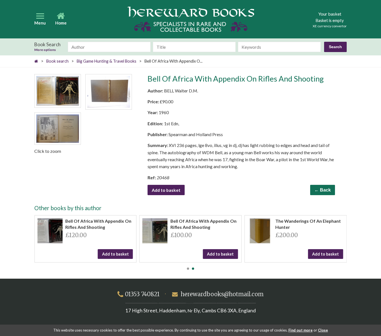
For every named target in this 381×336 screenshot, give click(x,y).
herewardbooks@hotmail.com (222, 294)
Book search (57, 61)
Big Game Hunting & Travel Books (106, 61)
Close (323, 330)
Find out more (300, 330)
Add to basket (166, 190)
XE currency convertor (330, 26)
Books (190, 19)
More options (45, 49)
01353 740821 (142, 294)
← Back (322, 190)
